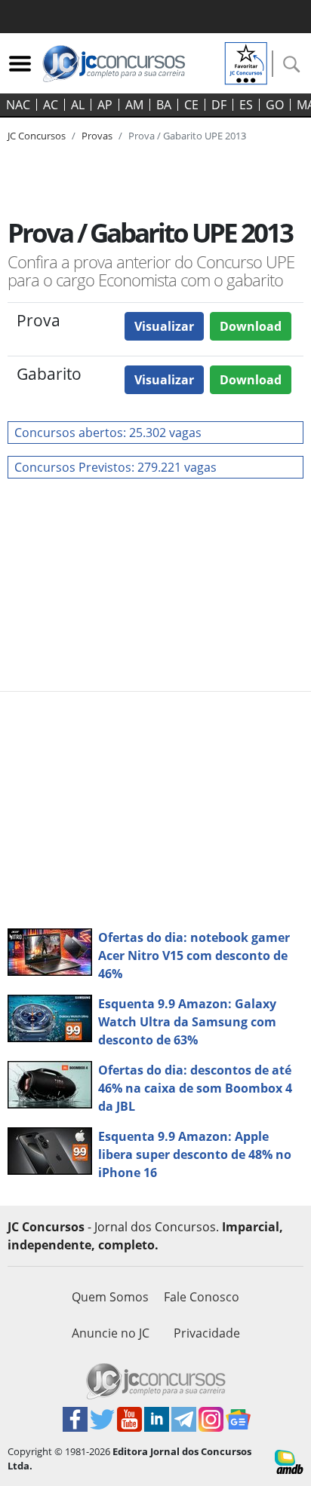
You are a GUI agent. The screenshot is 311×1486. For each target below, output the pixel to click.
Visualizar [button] (164, 326)
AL (78, 105)
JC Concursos (37, 135)
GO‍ (275, 105)
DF (218, 105)
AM (134, 105)
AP (104, 105)
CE (191, 105)
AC (50, 105)
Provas (97, 135)
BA (163, 105)
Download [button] (251, 326)
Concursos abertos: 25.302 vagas (108, 432)
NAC (18, 105)
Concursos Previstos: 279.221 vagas (115, 467)
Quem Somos (110, 1297)
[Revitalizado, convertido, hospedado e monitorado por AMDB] (289, 1460)
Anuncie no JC (110, 1333)
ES (246, 105)
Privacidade (207, 1333)
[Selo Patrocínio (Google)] (246, 62)
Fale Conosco (201, 1297)
